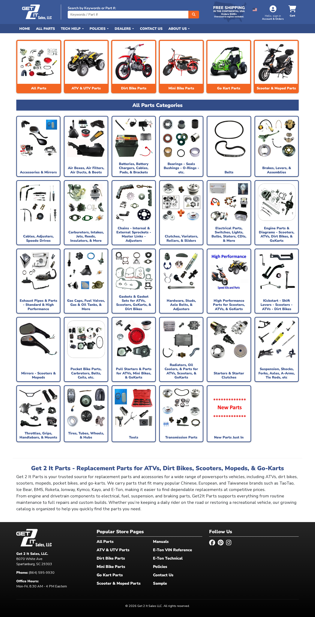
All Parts (45, 28)
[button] (254, 9)
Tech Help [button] (71, 28)
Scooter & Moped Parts (119, 583)
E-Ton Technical (168, 558)
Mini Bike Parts (111, 566)
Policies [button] (98, 28)
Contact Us (151, 28)
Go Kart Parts (110, 575)
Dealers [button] (123, 28)
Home (24, 28)
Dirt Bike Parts (111, 558)
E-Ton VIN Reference (172, 549)
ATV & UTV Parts (113, 549)
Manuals (161, 541)
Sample (160, 583)
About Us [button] (178, 28)
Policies (160, 566)
